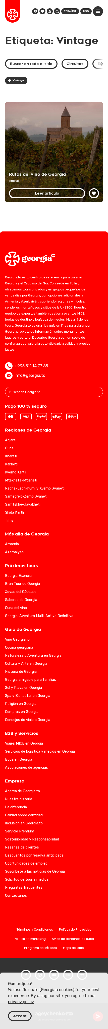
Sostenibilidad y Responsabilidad (32, 839)
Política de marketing (30, 939)
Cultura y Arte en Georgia (26, 663)
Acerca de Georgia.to (22, 791)
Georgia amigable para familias (30, 680)
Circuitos (75, 63)
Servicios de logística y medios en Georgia (40, 751)
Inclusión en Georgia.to (24, 823)
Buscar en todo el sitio (31, 63)
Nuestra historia (18, 799)
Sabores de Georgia (21, 600)
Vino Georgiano (17, 639)
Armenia (12, 544)
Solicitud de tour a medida (26, 879)
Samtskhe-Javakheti (22, 504)
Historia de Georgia (21, 672)
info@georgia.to (30, 375)
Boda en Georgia (18, 759)
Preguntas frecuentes (23, 887)
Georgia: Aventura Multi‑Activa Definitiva (39, 616)
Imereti (11, 456)
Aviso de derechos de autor (73, 939)
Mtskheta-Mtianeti (21, 480)
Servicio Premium (19, 831)
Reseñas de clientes (22, 847)
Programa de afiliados (40, 948)
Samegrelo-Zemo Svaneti (26, 496)
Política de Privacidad (75, 929)
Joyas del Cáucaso (20, 592)
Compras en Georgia (21, 712)
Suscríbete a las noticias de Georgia (35, 871)
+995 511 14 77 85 (31, 366)
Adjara (10, 440)
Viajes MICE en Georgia (24, 743)
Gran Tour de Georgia (22, 584)
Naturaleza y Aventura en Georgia (33, 655)
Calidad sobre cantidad (24, 815)
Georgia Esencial (18, 576)
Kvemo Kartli (15, 472)
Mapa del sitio (73, 948)
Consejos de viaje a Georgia (27, 720)
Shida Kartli (14, 512)
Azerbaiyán (14, 552)
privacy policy (21, 1001)
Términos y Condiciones (35, 929)
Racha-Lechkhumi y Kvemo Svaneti (35, 488)
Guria (9, 448)
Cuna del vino (16, 608)
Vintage (18, 80)
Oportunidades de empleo (26, 863)
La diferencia (16, 807)
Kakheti (11, 464)
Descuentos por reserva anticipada (34, 855)
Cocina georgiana (19, 647)
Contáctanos (16, 895)
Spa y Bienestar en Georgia (27, 696)
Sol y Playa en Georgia (23, 688)
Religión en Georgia (20, 704)
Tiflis (9, 520)
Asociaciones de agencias (26, 767)
